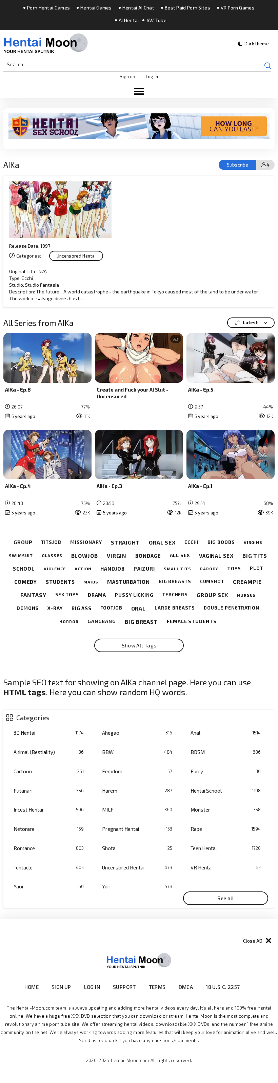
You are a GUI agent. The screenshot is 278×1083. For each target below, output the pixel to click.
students (60, 582)
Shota (137, 848)
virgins (253, 542)
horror (68, 621)
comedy (25, 582)
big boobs (221, 542)
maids (90, 581)
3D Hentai (49, 733)
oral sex (162, 542)
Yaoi (49, 886)
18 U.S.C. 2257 (223, 987)
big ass (82, 608)
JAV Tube (156, 20)
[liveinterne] (253, 987)
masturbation (128, 582)
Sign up (127, 76)
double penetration (231, 608)
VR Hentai (226, 867)
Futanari (49, 791)
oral (138, 608)
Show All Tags (139, 645)
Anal (226, 733)
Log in (152, 76)
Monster (226, 809)
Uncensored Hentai (137, 867)
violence (55, 568)
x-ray (55, 608)
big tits (254, 555)
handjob (112, 569)
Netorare (49, 829)
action (83, 568)
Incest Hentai (49, 809)
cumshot (212, 581)
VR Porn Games (238, 7)
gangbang (101, 621)
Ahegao (137, 733)
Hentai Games (96, 7)
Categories (32, 717)
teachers (175, 594)
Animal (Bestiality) (49, 752)
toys (234, 568)
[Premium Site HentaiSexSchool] (139, 126)
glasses (52, 555)
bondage (148, 556)
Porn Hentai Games (48, 7)
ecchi (191, 542)
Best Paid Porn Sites (187, 7)
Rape (226, 829)
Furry (226, 771)
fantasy (33, 595)
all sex (180, 555)
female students (192, 621)
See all (225, 898)
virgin (116, 555)
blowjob (84, 555)
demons (28, 608)
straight (125, 542)
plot (256, 568)
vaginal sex (216, 556)
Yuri (137, 886)
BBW (137, 752)
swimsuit (21, 555)
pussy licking (134, 595)
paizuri (144, 569)
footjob (111, 608)
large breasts (175, 608)
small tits (177, 568)
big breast (141, 621)
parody (209, 568)
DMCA (186, 987)
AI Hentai (129, 20)
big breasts (175, 581)
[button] (139, 91)
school (24, 569)
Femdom (137, 771)
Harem (137, 791)
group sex (212, 595)
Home (31, 987)
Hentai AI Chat (138, 7)
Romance (49, 848)
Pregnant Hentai (137, 829)
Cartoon (49, 771)
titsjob (51, 542)
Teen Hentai (226, 848)
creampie (247, 581)
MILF (137, 809)
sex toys (67, 594)
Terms (157, 987)
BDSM (226, 752)
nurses (246, 595)
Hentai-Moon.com (130, 1060)
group (23, 542)
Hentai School (226, 791)
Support (124, 987)
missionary (86, 542)
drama (97, 595)
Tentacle (49, 867)
